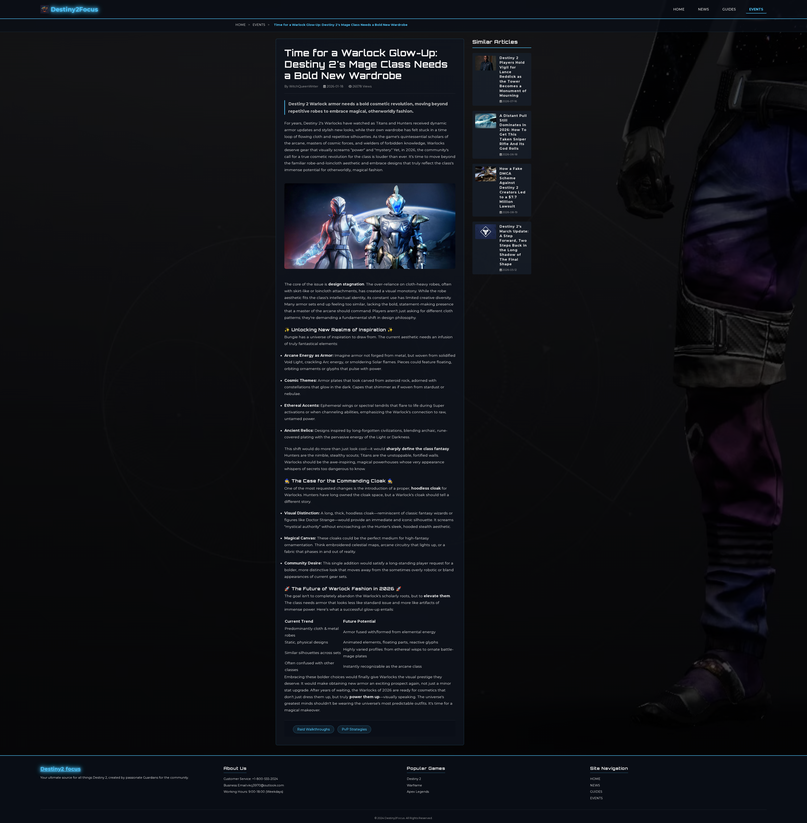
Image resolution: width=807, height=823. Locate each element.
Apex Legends (418, 792)
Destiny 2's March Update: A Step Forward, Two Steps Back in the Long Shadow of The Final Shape (514, 245)
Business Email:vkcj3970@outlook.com (254, 785)
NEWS (703, 9)
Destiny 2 (414, 779)
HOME (678, 9)
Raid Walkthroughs (313, 729)
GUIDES (729, 9)
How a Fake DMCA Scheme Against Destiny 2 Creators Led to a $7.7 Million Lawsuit (513, 187)
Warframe (414, 785)
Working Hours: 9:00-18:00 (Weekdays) (253, 792)
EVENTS (756, 9)
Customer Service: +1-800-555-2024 (251, 779)
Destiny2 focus (60, 769)
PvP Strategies (354, 729)
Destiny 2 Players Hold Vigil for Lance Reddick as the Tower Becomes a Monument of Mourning (513, 77)
